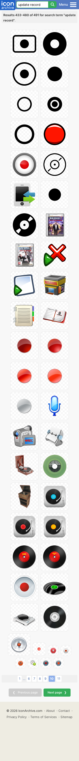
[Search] (52, 4)
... (24, 679)
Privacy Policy (17, 717)
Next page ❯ (57, 692)
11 (58, 678)
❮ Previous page (25, 692)
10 (52, 678)
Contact (64, 711)
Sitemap (66, 717)
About (50, 711)
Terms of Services (43, 717)
